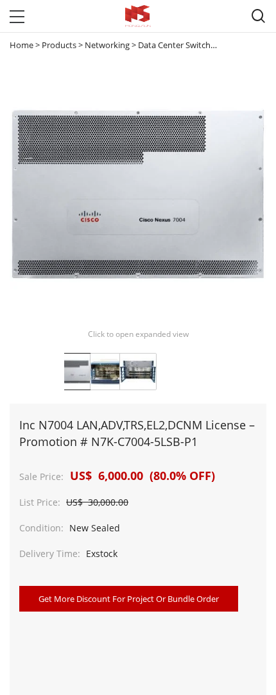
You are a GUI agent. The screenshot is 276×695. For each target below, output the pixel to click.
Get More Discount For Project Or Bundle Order (129, 599)
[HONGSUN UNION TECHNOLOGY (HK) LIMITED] (138, 16)
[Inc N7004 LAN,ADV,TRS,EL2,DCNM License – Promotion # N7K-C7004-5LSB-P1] (79, 371)
